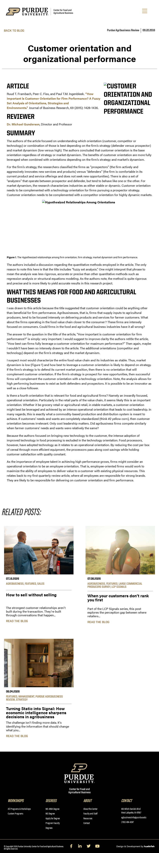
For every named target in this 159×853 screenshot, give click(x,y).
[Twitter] (88, 846)
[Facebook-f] (71, 846)
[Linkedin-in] (80, 846)
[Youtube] (97, 846)
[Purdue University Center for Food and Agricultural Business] (46, 11)
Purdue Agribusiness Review (123, 30)
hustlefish (149, 846)
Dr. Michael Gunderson (23, 124)
